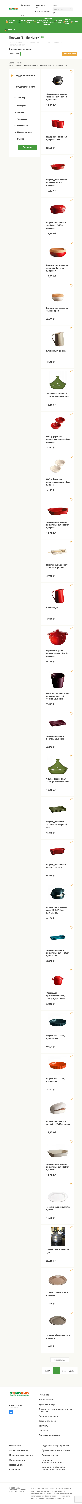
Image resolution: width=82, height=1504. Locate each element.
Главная (12, 42)
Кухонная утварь (34, 42)
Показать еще (59, 1360)
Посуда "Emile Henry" (52, 42)
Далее (71, 1371)
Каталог (21, 42)
